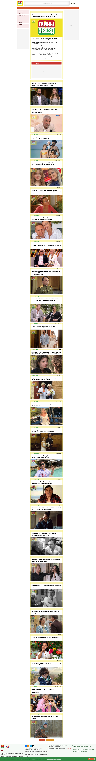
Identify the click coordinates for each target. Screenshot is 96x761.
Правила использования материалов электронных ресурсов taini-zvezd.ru (83, 750)
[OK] (28, 746)
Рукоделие (60, 7)
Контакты (73, 3)
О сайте (72, 1)
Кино (42, 7)
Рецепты (27, 7)
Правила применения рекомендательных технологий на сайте (82, 747)
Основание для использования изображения (79, 751)
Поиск (72, 4)
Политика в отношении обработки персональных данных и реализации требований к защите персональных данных (82, 746)
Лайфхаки (20, 7)
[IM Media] (7, 746)
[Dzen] (33, 746)
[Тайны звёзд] (31, 12)
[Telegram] (31, 746)
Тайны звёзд (20, 3)
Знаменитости (35, 7)
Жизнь (53, 7)
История (47, 7)
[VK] (26, 746)
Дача (66, 7)
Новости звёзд (36, 81)
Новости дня (35, 686)
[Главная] (2, 746)
